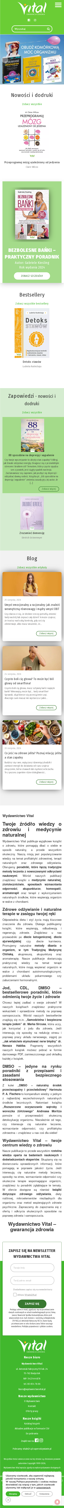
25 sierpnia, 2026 (13, 600)
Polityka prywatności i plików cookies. (37, 1326)
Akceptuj (13, 1494)
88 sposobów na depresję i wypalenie (31, 455)
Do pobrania (32, 1433)
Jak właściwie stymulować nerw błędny (30, 1041)
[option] (32, 232)
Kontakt (32, 1406)
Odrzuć (28, 1494)
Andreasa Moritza (49, 1111)
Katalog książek (32, 1423)
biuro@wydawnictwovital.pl (32, 1389)
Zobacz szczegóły (32, 275)
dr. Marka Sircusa (34, 1024)
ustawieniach (43, 1487)
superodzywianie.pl (42, 1448)
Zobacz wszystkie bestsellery (31, 303)
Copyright (31, 1463)
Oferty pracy (32, 1411)
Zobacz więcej (49, 489)
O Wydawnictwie (32, 1401)
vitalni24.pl (28, 1448)
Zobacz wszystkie (32, 104)
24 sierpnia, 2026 (13, 674)
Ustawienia (44, 1494)
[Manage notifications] (57, 1502)
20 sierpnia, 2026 (13, 748)
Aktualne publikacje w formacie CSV (32, 1428)
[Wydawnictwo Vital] (32, 8)
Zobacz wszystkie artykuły (32, 567)
